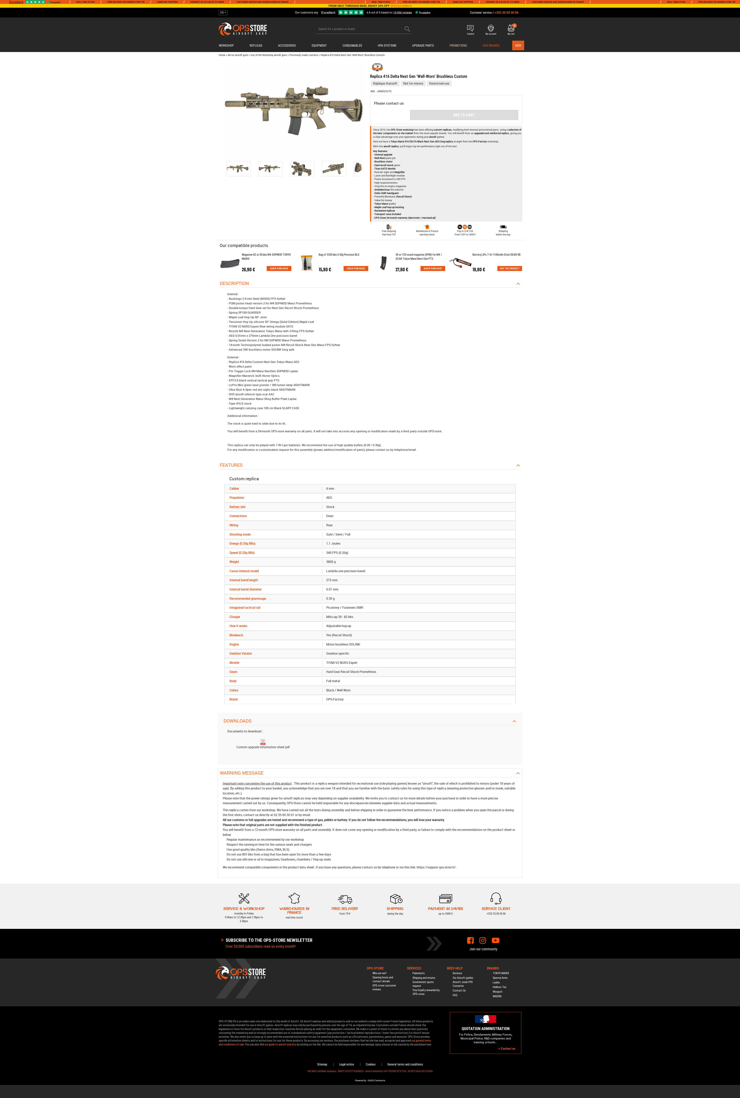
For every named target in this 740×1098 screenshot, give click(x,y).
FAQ (455, 995)
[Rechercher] (407, 29)
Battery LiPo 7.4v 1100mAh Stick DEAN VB (497, 254)
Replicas (256, 45)
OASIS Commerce (376, 1080)
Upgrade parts (423, 45)
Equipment (319, 45)
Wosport (498, 991)
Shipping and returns (424, 978)
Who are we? (380, 973)
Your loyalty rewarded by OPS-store (426, 992)
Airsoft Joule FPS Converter (463, 984)
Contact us (507, 1048)
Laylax (496, 982)
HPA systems (387, 45)
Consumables (352, 45)
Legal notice (346, 1064)
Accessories (287, 45)
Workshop (226, 45)
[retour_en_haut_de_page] (735, 655)
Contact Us (459, 990)
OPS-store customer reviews (384, 987)
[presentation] (227, 168)
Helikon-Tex (499, 987)
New (518, 45)
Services (457, 973)
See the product (510, 268)
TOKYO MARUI (501, 973)
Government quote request (423, 984)
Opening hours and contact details (383, 979)
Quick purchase (279, 268)
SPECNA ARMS (400, 5)
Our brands (491, 45)
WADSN (497, 996)
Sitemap (322, 1064)
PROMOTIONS (458, 45)
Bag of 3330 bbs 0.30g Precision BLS (339, 254)
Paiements (419, 973)
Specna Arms (500, 978)
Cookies (371, 1064)
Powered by (360, 1080)
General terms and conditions (405, 1064)
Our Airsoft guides (463, 978)
